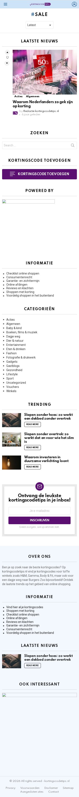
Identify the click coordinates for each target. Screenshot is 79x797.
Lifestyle (12, 374)
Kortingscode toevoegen (43, 174)
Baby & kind (14, 328)
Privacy (10, 788)
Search (72, 146)
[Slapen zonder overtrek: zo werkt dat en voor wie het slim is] (11, 439)
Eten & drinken (15, 349)
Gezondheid (14, 370)
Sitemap (68, 788)
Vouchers (12, 387)
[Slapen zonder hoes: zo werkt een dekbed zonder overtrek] (11, 420)
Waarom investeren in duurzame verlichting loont (46, 459)
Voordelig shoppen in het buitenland (30, 295)
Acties (18, 96)
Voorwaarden (29, 788)
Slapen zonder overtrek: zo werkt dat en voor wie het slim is (49, 438)
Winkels (11, 391)
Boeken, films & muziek (21, 332)
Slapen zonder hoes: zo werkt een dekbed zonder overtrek (48, 416)
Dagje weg (13, 336)
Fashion (11, 353)
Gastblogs (13, 366)
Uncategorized (16, 382)
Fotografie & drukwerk (21, 357)
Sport (10, 378)
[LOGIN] (74, 4)
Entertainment (16, 345)
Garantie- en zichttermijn (22, 280)
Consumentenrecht (19, 277)
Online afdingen (16, 284)
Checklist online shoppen (22, 273)
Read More (32, 424)
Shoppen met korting (20, 292)
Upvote (7, 52)
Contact (53, 791)
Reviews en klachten (19, 288)
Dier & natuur (15, 340)
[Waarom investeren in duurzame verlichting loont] (11, 463)
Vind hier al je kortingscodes (24, 607)
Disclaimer (51, 788)
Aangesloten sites (31, 791)
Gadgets (11, 361)
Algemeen (32, 96)
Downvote (6, 63)
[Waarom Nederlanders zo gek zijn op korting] (45, 72)
